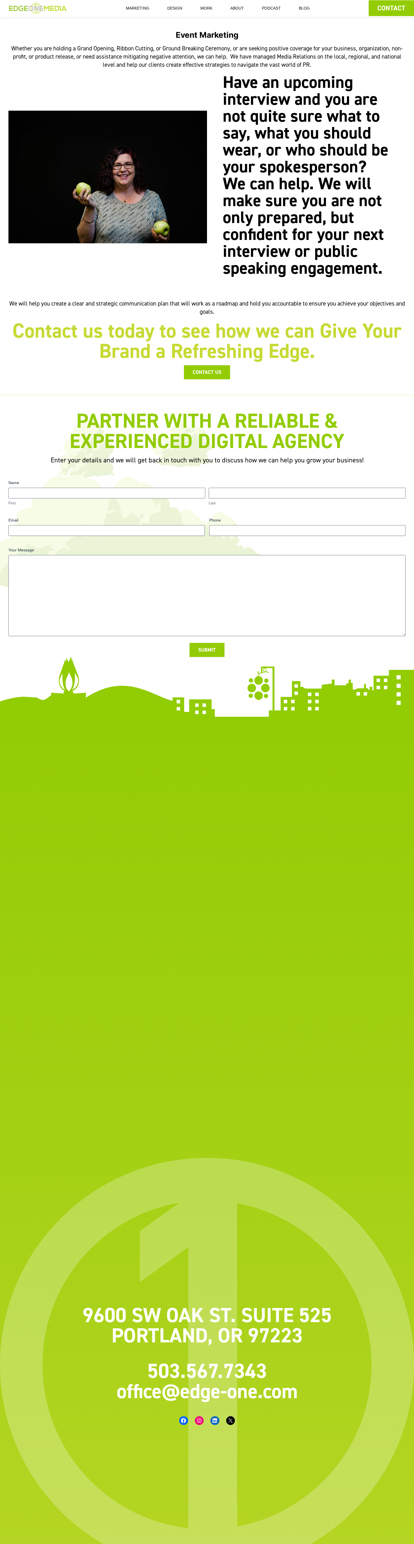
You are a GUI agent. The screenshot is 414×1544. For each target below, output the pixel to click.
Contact (391, 8)
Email (13, 520)
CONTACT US (207, 372)
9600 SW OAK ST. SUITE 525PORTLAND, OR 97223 (207, 1325)
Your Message (21, 550)
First (12, 503)
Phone (215, 520)
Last (212, 503)
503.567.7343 (207, 1370)
